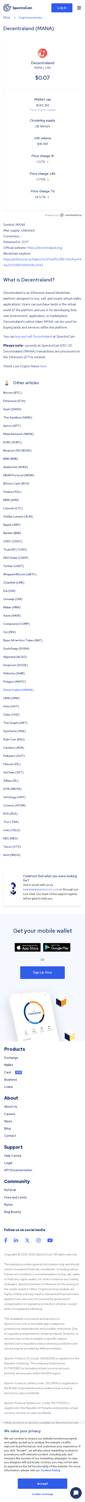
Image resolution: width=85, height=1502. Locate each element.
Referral (10, 1190)
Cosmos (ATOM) (14, 805)
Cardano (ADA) (13, 747)
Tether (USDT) (13, 566)
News (8, 1121)
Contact (10, 1136)
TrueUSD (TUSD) (15, 549)
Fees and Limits (15, 1197)
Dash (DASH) (12, 409)
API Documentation (18, 1170)
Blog (7, 1128)
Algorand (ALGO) (15, 657)
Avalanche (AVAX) (15, 467)
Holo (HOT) (11, 706)
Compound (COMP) (16, 624)
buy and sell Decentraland (33, 336)
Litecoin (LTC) (13, 508)
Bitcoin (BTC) (12, 393)
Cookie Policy (50, 1470)
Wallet (8, 1065)
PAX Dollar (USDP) (15, 558)
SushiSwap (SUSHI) (16, 648)
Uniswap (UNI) (12, 599)
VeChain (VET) (13, 772)
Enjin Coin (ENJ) (14, 739)
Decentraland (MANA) (18, 690)
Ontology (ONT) (14, 797)
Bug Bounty (12, 1212)
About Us (10, 1106)
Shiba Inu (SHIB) (14, 673)
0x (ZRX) (9, 632)
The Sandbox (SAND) (17, 417)
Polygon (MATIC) (14, 681)
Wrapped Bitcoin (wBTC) (20, 574)
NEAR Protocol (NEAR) (18, 475)
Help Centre (12, 1156)
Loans (8, 1087)
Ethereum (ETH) (14, 401)
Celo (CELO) (11, 830)
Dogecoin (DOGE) (15, 665)
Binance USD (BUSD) (17, 450)
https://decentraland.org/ (45, 248)
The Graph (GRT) (15, 723)
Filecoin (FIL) (12, 764)
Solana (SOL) (12, 492)
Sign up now (42, 972)
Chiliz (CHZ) (11, 714)
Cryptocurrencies (30, 17)
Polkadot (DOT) (14, 756)
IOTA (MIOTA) (12, 789)
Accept (42, 1483)
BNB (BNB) (10, 459)
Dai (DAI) (9, 591)
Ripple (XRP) (11, 525)
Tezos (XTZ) (12, 846)
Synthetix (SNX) (14, 731)
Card (7, 1072)
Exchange (11, 1058)
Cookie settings (42, 1494)
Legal (8, 1163)
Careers (9, 1114)
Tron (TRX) (11, 822)
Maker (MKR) (12, 607)
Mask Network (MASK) (18, 434)
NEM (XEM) (11, 500)
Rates (8, 1205)
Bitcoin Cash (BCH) (16, 483)
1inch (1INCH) (11, 855)
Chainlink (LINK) (13, 582)
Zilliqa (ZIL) (11, 780)
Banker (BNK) (12, 533)
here (43, 366)
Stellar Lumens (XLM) (18, 516)
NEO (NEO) (10, 838)
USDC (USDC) (12, 541)
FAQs (6, 17)
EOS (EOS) (10, 813)
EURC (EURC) (12, 442)
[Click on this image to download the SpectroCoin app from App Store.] (28, 947)
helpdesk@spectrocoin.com (41, 889)
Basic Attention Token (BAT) (22, 640)
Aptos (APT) (12, 426)
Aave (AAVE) (12, 615)
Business (10, 1079)
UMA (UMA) (11, 698)
